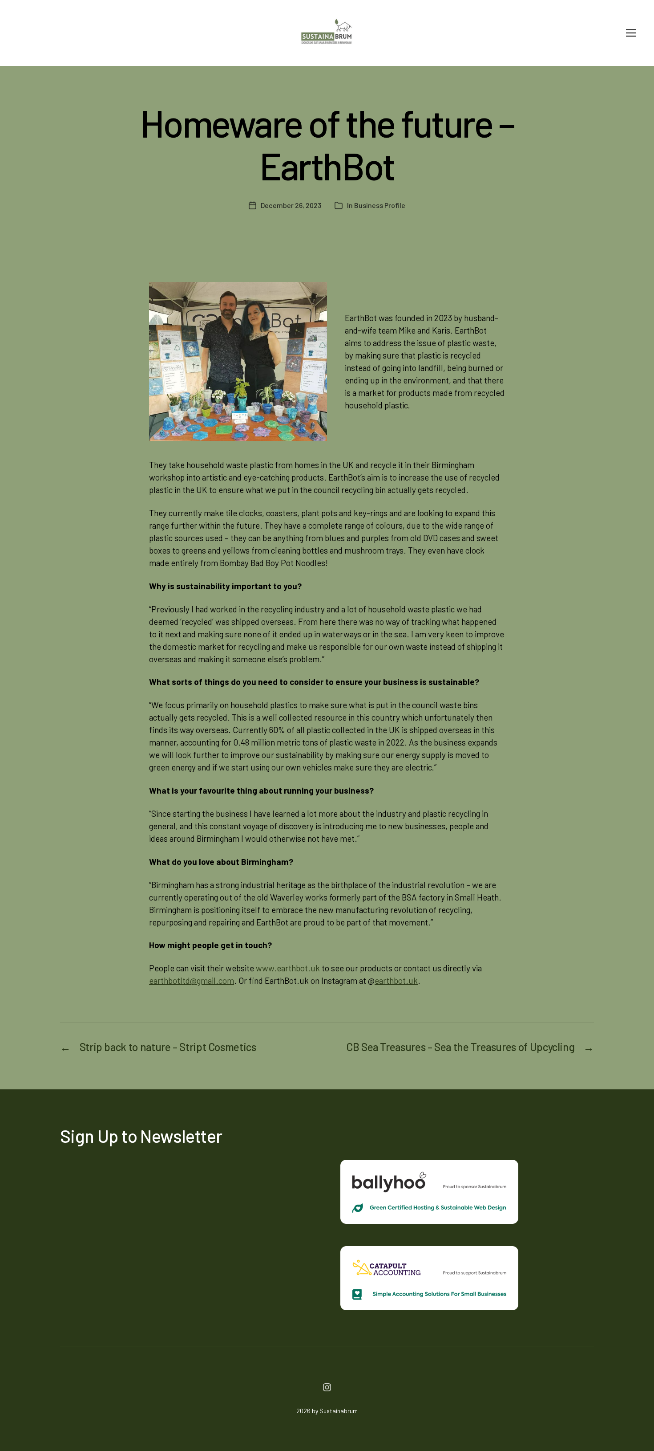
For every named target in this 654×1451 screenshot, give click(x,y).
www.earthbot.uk (288, 968)
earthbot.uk (396, 980)
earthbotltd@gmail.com (191, 980)
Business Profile (379, 205)
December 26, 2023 (291, 205)
